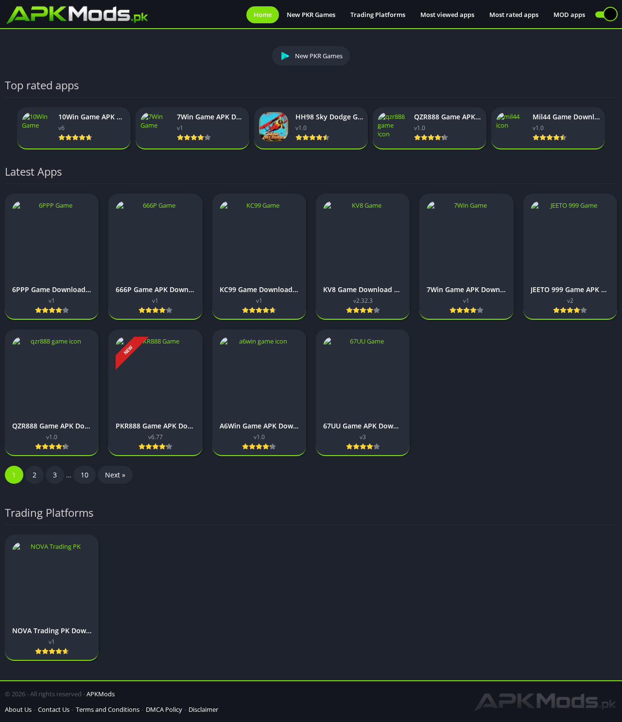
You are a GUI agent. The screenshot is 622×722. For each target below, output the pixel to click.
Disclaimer (203, 709)
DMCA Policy (164, 709)
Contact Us (53, 709)
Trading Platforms (377, 14)
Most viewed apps (447, 14)
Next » (115, 474)
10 (84, 474)
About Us (18, 709)
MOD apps (569, 14)
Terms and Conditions (107, 709)
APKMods (100, 693)
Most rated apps (513, 14)
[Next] (614, 128)
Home (263, 14)
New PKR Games (311, 14)
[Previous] (8, 128)
